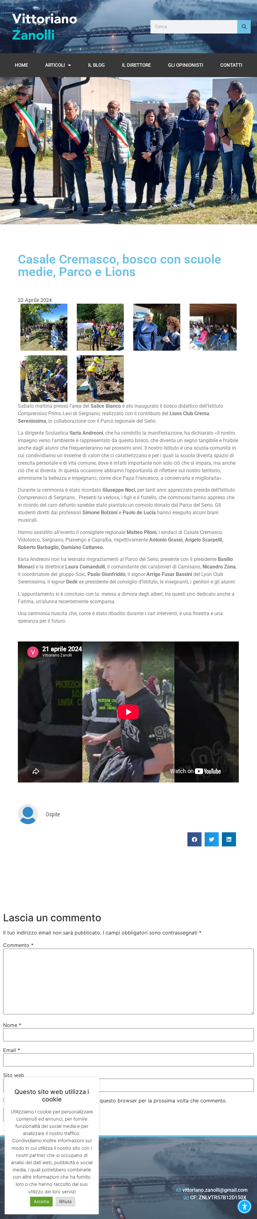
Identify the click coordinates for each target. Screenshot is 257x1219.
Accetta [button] (41, 1201)
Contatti (231, 65)
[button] (194, 839)
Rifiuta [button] (65, 1201)
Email (11, 1050)
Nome (12, 1025)
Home (21, 65)
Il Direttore (136, 65)
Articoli (55, 65)
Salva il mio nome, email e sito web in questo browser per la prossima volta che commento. (118, 1100)
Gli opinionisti (185, 65)
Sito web (13, 1075)
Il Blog (96, 65)
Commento (18, 945)
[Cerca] (244, 27)
